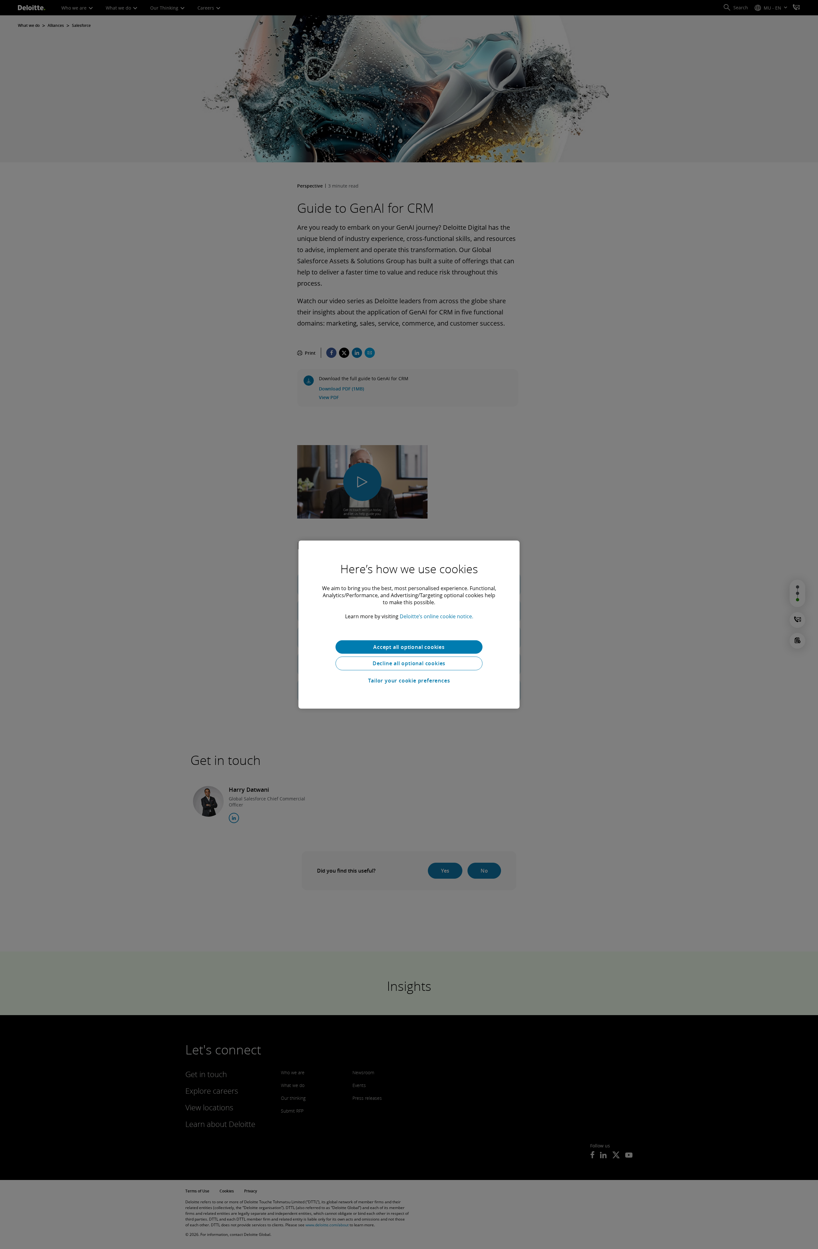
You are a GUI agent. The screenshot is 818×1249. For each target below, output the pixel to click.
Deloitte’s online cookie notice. (436, 616)
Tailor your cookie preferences (409, 680)
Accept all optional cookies (409, 646)
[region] (409, 624)
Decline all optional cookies (409, 663)
